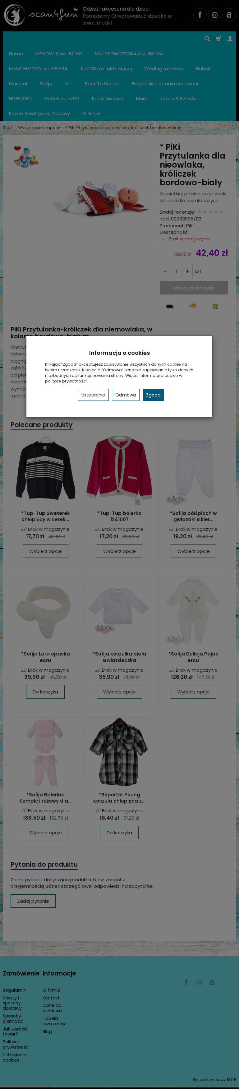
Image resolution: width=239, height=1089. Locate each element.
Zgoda (153, 395)
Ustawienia (93, 395)
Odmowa (125, 395)
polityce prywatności (66, 381)
